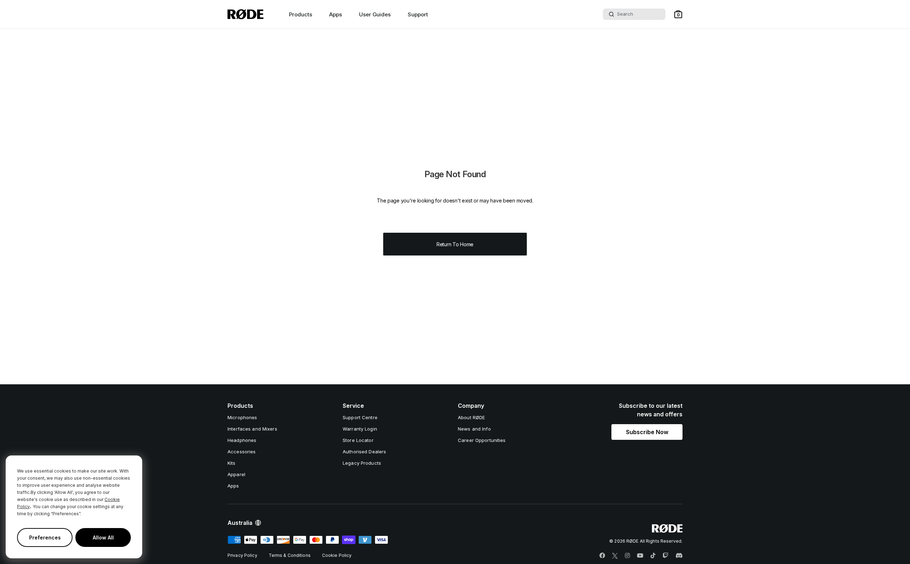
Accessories (242, 451)
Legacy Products (362, 463)
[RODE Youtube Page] (640, 556)
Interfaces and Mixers (252, 429)
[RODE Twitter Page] (615, 556)
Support (418, 14)
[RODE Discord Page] (678, 556)
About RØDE (471, 417)
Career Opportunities (482, 440)
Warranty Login (360, 429)
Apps (335, 14)
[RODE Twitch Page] (665, 556)
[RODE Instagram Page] (627, 556)
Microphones (242, 417)
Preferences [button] (45, 537)
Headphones (242, 440)
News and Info (474, 429)
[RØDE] (245, 14)
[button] (678, 14)
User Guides (375, 14)
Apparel (236, 474)
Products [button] (300, 14)
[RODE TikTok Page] (653, 556)
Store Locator (358, 440)
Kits (232, 463)
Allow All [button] (103, 537)
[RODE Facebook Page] (602, 556)
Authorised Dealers (364, 451)
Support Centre (360, 417)
